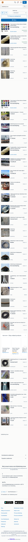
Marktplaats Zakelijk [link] (18, 508)
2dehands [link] (3, 524)
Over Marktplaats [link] (5, 519)
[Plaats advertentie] (25, 2)
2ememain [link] (16, 524)
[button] (18, 2)
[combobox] (12, 6)
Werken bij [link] (16, 519)
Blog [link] (2, 508)
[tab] (2, 12)
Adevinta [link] (16, 521)
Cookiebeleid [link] (4, 515)
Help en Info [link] (17, 510)
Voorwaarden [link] (4, 513)
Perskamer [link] (3, 521)
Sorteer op (15, 10)
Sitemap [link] (3, 526)
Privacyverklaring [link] (18, 513)
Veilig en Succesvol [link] (5, 510)
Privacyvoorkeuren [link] (18, 515)
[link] (2, 2)
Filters (14, 20)
